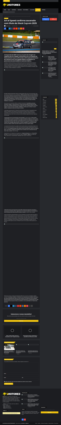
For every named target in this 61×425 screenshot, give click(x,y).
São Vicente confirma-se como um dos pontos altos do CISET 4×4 (20, 351)
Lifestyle (44, 111)
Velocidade (32, 9)
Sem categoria (45, 114)
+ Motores (8, 16)
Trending (43, 9)
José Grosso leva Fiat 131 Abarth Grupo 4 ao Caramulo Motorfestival (9, 351)
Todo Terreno (25, 9)
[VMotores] (11, 4)
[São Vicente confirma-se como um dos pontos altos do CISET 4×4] (21, 347)
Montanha (14, 9)
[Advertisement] (40, 5)
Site (22, 377)
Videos (44, 108)
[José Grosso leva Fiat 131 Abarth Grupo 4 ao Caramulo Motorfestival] (9, 347)
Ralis (9, 9)
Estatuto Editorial (50, 423)
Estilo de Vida (45, 117)
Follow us (5, 410)
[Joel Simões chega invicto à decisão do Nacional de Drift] (33, 347)
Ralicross (20, 9)
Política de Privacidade (44, 423)
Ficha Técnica (56, 423)
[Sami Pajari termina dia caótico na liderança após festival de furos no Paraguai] (44, 74)
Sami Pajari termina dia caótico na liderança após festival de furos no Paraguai (52, 75)
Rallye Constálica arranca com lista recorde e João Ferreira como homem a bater (52, 58)
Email (5, 377)
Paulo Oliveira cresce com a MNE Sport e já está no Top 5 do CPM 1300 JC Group (52, 69)
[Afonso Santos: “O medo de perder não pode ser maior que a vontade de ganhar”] (24, 396)
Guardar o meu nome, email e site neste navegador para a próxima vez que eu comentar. (18, 381)
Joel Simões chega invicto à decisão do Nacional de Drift (33, 351)
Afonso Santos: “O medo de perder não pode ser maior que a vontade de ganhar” (49, 52)
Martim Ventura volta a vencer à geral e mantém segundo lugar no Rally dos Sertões (52, 64)
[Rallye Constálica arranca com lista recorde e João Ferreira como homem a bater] (44, 58)
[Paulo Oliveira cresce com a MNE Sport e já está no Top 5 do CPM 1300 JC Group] (44, 69)
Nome (5, 373)
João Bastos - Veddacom (25, 423)
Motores (38, 9)
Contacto (39, 423)
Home (5, 9)
